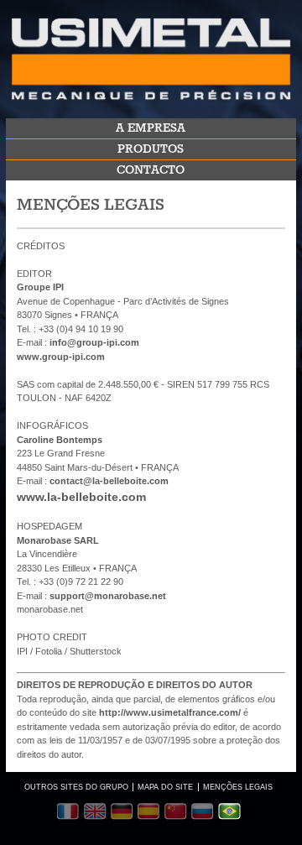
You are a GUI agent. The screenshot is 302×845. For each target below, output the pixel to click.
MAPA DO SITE (165, 787)
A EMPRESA (150, 128)
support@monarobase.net (107, 596)
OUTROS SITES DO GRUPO (76, 787)
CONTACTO (151, 170)
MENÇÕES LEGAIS (238, 787)
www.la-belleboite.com (81, 496)
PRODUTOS (150, 149)
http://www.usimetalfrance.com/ (170, 712)
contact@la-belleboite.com (109, 481)
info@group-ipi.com (94, 342)
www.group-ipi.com (61, 357)
